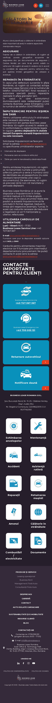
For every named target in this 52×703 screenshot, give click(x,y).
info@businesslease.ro (30, 640)
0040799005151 (35, 106)
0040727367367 (20, 90)
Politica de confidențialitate (16, 671)
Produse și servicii (26, 572)
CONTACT (26, 603)
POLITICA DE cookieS (40, 671)
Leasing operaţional (26, 576)
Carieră (26, 598)
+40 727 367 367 (26, 303)
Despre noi (26, 594)
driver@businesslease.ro (33, 144)
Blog (26, 623)
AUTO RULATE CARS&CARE (26, 607)
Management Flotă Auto (26, 583)
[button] (41, 5)
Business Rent (26, 580)
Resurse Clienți (26, 618)
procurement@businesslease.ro (24, 235)
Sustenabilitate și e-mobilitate (26, 614)
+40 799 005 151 (25, 330)
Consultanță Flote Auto (26, 587)
